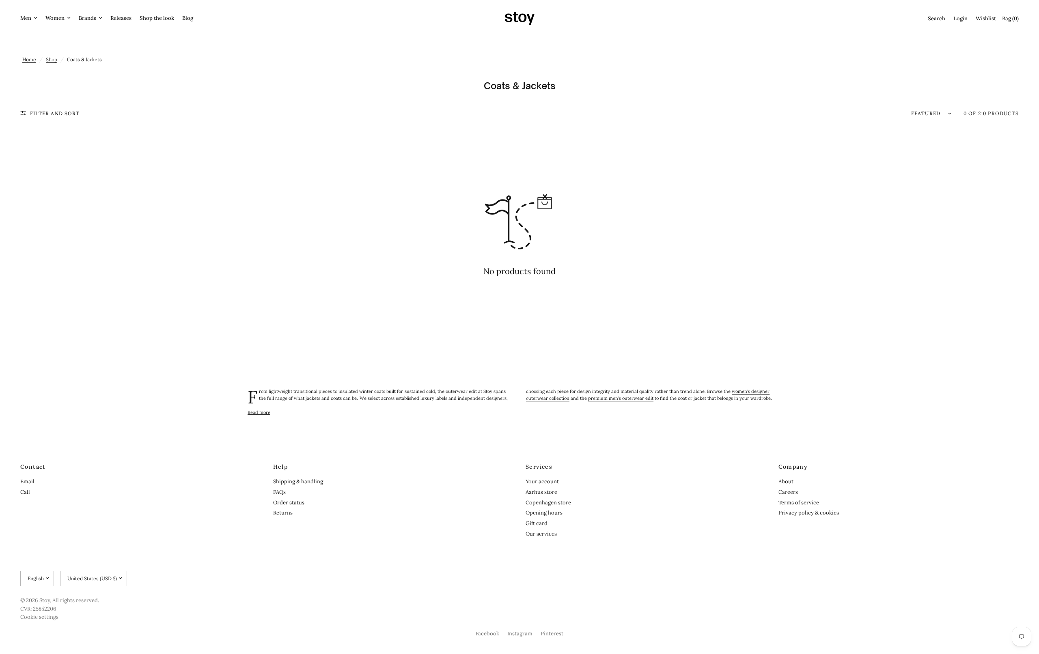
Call (25, 492)
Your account (542, 481)
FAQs (279, 492)
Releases (120, 18)
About (785, 481)
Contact (33, 467)
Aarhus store (541, 492)
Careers (788, 492)
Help (280, 467)
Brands (87, 18)
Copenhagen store (548, 502)
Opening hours (544, 512)
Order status (288, 502)
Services (539, 467)
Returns (283, 512)
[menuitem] (30, 18)
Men (25, 18)
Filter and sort (55, 113)
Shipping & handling (298, 481)
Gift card (537, 523)
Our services (541, 533)
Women (55, 18)
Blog (187, 18)
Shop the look (157, 18)
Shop (51, 59)
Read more (259, 412)
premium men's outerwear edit (620, 398)
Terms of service (798, 502)
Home (29, 59)
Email (27, 481)
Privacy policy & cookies (808, 512)
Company (793, 467)
